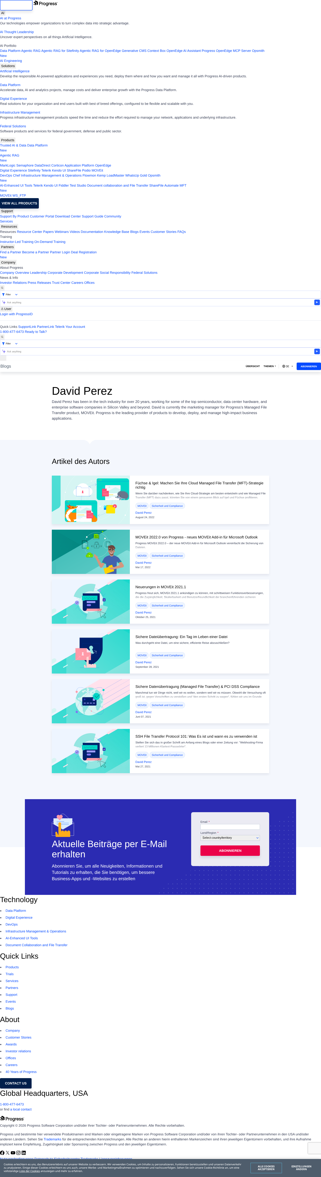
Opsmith (132, 53)
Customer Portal (42, 216)
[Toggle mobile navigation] (3, 358)
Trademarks (52, 1139)
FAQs (181, 232)
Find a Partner (10, 252)
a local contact (21, 1109)
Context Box (156, 51)
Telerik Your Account (70, 327)
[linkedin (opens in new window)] (24, 1154)
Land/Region (208, 833)
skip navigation (16, 5)
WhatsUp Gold (136, 175)
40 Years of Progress (21, 1072)
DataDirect (42, 165)
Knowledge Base (116, 232)
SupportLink (27, 327)
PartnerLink (45, 327)
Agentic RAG (30, 51)
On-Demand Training (49, 242)
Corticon (57, 165)
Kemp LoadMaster (110, 175)
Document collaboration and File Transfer (117, 185)
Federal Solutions (13, 126)
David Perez (143, 512)
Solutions (8, 66)
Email (204, 822)
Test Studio (78, 185)
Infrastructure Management (20, 112)
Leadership (38, 273)
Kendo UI (59, 170)
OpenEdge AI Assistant (184, 51)
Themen (269, 366)
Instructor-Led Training (16, 242)
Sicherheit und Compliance (167, 505)
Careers (77, 283)
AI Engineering (11, 61)
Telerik (46, 170)
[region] (160, 1168)
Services (6, 221)
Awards (11, 1044)
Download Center (68, 216)
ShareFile (74, 170)
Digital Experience (13, 99)
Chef (16, 175)
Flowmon (89, 175)
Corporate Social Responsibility (107, 273)
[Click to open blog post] (91, 500)
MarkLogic (7, 165)
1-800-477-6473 (12, 332)
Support (7, 211)
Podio (86, 170)
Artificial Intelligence (15, 71)
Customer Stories (163, 232)
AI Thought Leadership (17, 32)
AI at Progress (10, 18)
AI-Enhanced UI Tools (16, 185)
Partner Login (60, 252)
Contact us (16, 1083)
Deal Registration (48, 254)
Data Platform (10, 51)
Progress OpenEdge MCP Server (226, 51)
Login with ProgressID (16, 314)
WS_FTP (19, 195)
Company (8, 262)
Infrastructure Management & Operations (51, 175)
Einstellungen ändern (301, 1168)
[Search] (2, 288)
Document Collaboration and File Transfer (36, 945)
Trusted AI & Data (13, 145)
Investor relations (18, 1051)
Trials (10, 974)
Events (145, 232)
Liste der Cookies (29, 1171)
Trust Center (61, 283)
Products (7, 140)
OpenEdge (103, 165)
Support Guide (92, 216)
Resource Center (29, 232)
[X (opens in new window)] (8, 1154)
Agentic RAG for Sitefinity (60, 51)
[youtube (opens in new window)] (13, 1154)
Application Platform (79, 165)
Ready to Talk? (36, 332)
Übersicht (253, 366)
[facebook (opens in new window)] (2, 1154)
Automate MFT (93, 188)
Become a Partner (35, 252)
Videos (75, 232)
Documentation (92, 232)
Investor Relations (13, 283)
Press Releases (39, 283)
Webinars (62, 232)
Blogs (134, 232)
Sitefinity (34, 170)
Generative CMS (134, 51)
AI (2, 13)
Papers (48, 232)
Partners (7, 247)
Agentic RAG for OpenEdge (100, 51)
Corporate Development (65, 273)
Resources (9, 226)
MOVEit (97, 170)
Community (112, 216)
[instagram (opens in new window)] (19, 1154)
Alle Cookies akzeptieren (266, 1168)
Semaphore (25, 165)
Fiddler (64, 185)
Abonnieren (309, 366)
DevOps (6, 175)
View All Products (19, 203)
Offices (89, 283)
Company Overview (14, 273)
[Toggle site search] (2, 337)
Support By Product (14, 216)
